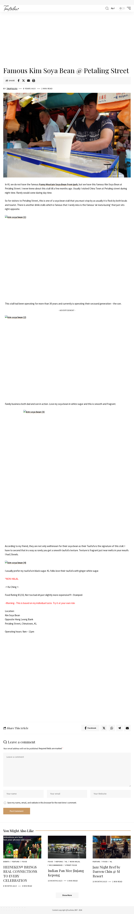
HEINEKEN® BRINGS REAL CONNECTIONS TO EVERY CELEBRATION (20, 874)
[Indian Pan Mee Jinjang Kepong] (67, 847)
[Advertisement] (67, 39)
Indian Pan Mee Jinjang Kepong (66, 872)
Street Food (71, 865)
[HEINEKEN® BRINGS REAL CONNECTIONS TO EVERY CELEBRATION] (22, 847)
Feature (15, 862)
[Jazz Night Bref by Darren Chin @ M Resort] (112, 847)
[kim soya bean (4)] (15, 562)
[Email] (28, 80)
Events (6, 862)
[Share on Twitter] (23, 80)
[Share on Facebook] (18, 80)
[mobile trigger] (128, 8)
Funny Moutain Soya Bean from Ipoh (58, 184)
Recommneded (56, 865)
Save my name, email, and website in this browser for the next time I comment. (42, 802)
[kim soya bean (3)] (67, 475)
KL (66, 862)
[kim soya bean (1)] (67, 256)
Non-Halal (75, 862)
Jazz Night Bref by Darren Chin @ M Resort (106, 871)
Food (24, 862)
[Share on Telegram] (119, 728)
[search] (107, 8)
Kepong (59, 862)
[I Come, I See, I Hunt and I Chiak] (11, 8)
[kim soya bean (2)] (67, 356)
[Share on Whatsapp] (112, 728)
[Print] (33, 80)
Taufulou (12, 88)
